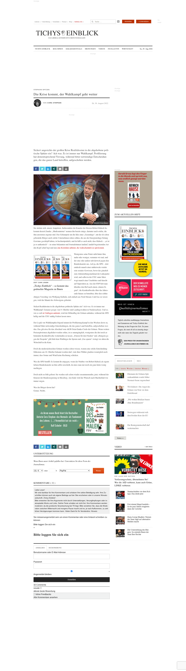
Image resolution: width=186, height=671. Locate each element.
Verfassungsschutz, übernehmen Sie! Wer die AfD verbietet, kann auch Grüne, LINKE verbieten (133, 482)
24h (117, 368)
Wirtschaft (127, 49)
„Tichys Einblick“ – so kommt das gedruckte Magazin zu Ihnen (51, 287)
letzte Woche (127, 368)
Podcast (64, 22)
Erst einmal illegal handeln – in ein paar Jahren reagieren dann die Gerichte (138, 506)
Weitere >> (120, 438)
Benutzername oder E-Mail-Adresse (50, 552)
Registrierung (55, 548)
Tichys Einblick (42, 49)
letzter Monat (141, 368)
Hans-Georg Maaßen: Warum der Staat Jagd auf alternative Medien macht (139, 519)
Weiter (98, 470)
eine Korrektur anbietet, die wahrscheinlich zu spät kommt (80, 247)
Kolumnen (58, 49)
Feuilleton (113, 49)
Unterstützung (46, 22)
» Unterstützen (144, 21)
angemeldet (49, 517)
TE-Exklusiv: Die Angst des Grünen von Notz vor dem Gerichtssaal (138, 389)
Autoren (36, 22)
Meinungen (90, 49)
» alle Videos (148, 446)
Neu (139, 361)
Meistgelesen (124, 361)
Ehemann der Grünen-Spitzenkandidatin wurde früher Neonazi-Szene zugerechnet (138, 377)
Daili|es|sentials (74, 49)
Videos (101, 49)
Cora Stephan (54, 103)
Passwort (38, 562)
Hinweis (94, 511)
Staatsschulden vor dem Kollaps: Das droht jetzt (138, 492)
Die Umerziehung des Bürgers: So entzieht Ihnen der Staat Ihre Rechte (138, 532)
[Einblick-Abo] (133, 248)
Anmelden (128, 21)
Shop (70, 22)
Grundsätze (56, 22)
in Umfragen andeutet (51, 313)
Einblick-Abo (78, 22)
